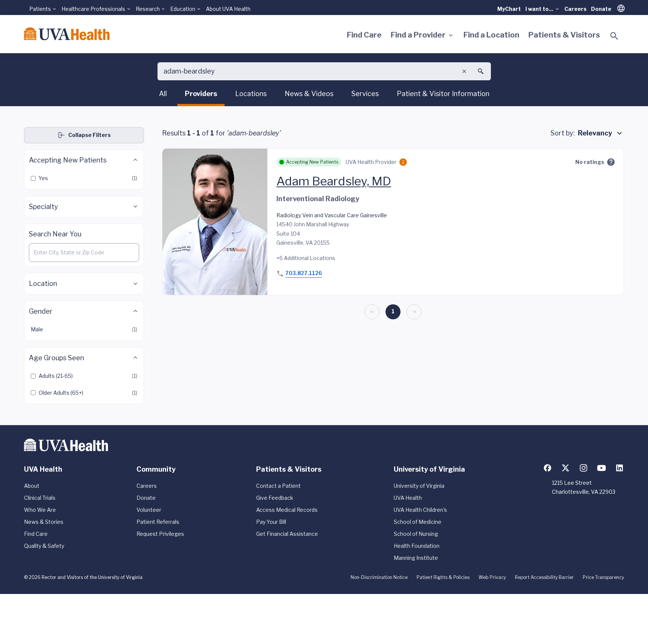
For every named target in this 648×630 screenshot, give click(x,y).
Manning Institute (416, 558)
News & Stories (43, 522)
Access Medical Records (287, 510)
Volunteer (148, 510)
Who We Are (40, 510)
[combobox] (601, 133)
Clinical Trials (40, 498)
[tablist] (324, 95)
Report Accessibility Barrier (544, 577)
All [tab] (163, 94)
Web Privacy (492, 577)
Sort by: (562, 133)
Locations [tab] (251, 94)
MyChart (509, 9)
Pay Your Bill (271, 522)
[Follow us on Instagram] (583, 467)
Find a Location (491, 34)
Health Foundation (417, 546)
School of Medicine (417, 522)
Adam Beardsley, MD (333, 181)
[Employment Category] (403, 162)
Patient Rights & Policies (443, 577)
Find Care (364, 34)
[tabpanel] (324, 265)
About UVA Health (228, 9)
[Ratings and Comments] (611, 162)
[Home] (67, 33)
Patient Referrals (157, 522)
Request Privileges (160, 534)
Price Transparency (603, 577)
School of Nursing (416, 534)
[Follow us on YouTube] (601, 467)
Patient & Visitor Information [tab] (443, 94)
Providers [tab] (201, 94)
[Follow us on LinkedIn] (619, 467)
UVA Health (408, 498)
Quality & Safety (44, 546)
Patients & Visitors (564, 34)
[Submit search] (480, 71)
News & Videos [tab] (309, 94)
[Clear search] (464, 71)
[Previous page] (372, 311)
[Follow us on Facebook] (547, 467)
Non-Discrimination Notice (379, 577)
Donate (601, 9)
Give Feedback (274, 498)
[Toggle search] (614, 36)
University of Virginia (419, 486)
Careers (575, 9)
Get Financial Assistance (287, 534)
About (31, 486)
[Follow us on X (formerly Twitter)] (565, 467)
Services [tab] (365, 94)
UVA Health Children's (420, 510)
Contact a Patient (278, 486)
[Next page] (414, 311)
